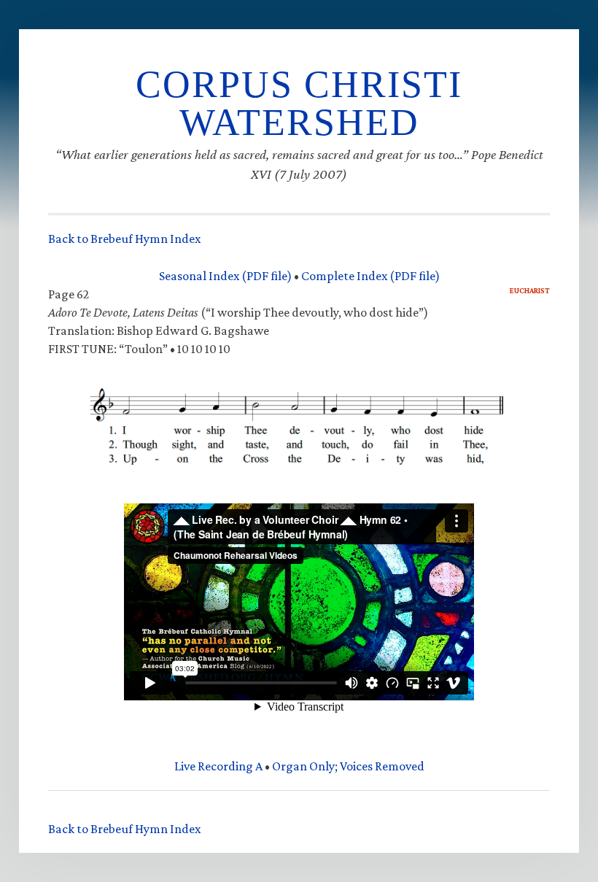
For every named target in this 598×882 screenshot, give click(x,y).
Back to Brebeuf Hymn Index (124, 238)
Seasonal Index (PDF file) (225, 275)
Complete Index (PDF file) (370, 275)
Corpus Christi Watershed (299, 103)
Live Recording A (218, 766)
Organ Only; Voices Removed (348, 766)
